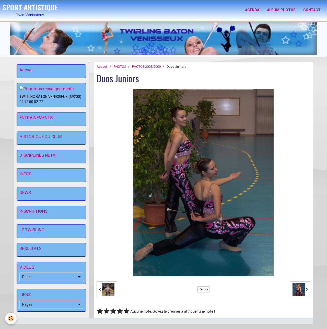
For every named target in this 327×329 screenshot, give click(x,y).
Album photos (281, 10)
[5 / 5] (126, 311)
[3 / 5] (113, 311)
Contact (312, 10)
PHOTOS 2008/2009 (146, 67)
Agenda (252, 10)
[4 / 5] (120, 311)
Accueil (102, 67)
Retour (203, 289)
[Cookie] (11, 318)
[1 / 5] (100, 311)
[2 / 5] (106, 311)
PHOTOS (120, 67)
